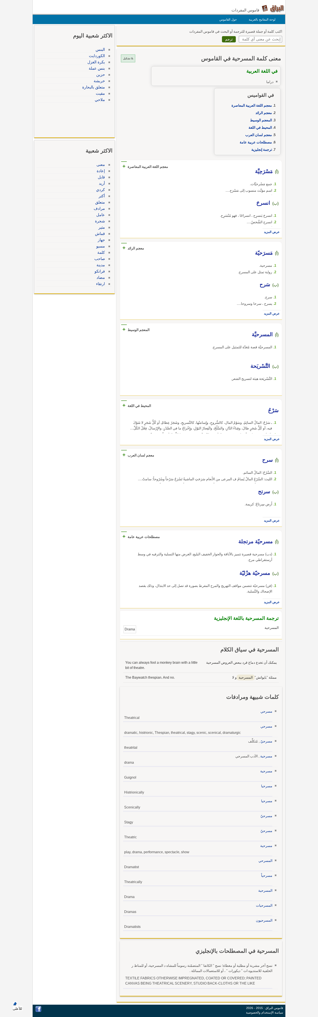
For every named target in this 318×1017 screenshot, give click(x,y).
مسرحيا (266, 786)
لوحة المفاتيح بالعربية (262, 19)
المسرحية (265, 890)
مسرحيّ (266, 741)
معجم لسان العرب (258, 135)
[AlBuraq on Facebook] (38, 1011)
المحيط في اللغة (260, 127)
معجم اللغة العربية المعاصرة (251, 105)
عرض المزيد (271, 232)
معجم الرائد (263, 113)
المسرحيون (264, 920)
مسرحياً (266, 875)
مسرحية (266, 756)
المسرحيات (264, 905)
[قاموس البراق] (272, 8)
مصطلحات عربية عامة (256, 142)
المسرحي (265, 861)
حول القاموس (228, 19)
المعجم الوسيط (261, 120)
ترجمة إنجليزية (261, 149)
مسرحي (266, 711)
